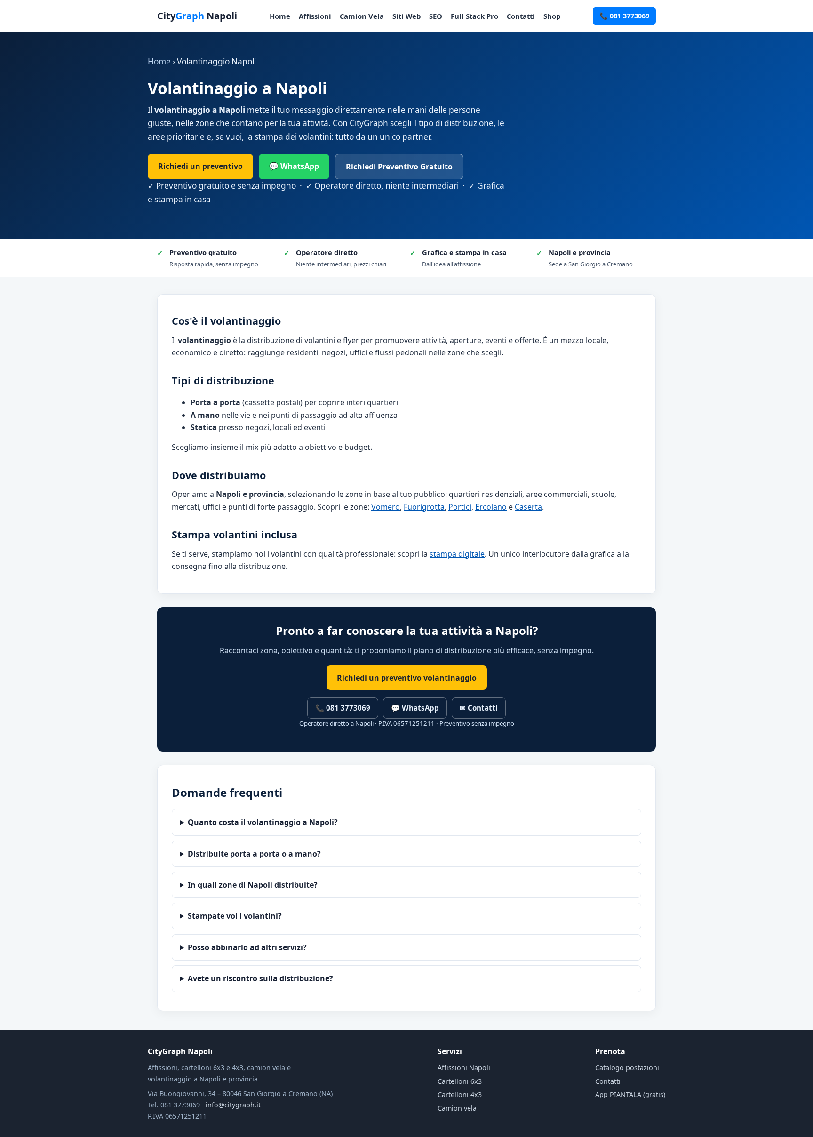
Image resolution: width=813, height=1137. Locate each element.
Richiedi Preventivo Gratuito (399, 166)
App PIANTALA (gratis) (630, 1094)
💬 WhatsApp (294, 166)
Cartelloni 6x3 (460, 1081)
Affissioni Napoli (464, 1067)
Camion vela (457, 1108)
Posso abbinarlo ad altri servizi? (247, 947)
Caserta (528, 507)
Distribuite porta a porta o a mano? (254, 854)
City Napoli (197, 15)
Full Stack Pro (474, 16)
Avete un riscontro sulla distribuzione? (260, 978)
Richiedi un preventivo (200, 166)
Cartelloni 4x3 (460, 1094)
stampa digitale (457, 554)
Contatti (521, 16)
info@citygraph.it (233, 1104)
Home (280, 16)
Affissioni (315, 16)
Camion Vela (362, 16)
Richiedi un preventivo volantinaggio (407, 678)
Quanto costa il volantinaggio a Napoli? (263, 822)
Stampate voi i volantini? (235, 916)
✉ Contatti (479, 708)
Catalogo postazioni (627, 1067)
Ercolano (491, 507)
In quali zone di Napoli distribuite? (253, 885)
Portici (459, 507)
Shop (551, 16)
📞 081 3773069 (624, 15)
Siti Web (406, 16)
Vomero (385, 507)
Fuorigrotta (424, 507)
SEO (435, 16)
